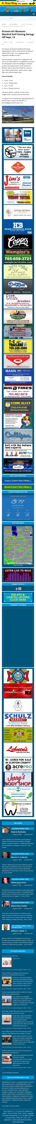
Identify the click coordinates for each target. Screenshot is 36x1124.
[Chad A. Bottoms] (6, 830)
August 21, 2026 (16, 860)
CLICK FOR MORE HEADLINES (10, 1073)
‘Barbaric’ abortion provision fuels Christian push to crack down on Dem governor (17, 1051)
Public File (20, 1118)
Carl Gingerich (20, 42)
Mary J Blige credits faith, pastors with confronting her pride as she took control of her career (17, 1012)
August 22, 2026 (16, 834)
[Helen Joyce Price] (6, 880)
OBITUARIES (18, 823)
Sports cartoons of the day (9, 956)
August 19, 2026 (16, 933)
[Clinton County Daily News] (18, 9)
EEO (25, 1118)
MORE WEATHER (18, 565)
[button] (33, 13)
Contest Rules (10, 1118)
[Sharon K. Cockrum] (6, 855)
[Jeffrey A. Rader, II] (6, 927)
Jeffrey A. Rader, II (21, 928)
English (22, 1)
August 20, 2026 (16, 908)
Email (24, 1113)
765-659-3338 (16, 1113)
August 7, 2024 (8, 42)
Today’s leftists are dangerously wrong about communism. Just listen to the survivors (15, 974)
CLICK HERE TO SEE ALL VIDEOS (10, 1106)
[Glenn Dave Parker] (6, 904)
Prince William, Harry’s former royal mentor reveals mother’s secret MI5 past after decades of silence (16, 1032)
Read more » (16, 958)
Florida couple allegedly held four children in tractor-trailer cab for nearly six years (17, 993)
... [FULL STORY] (7, 873)
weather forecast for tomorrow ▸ (18, 519)
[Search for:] (18, 18)
